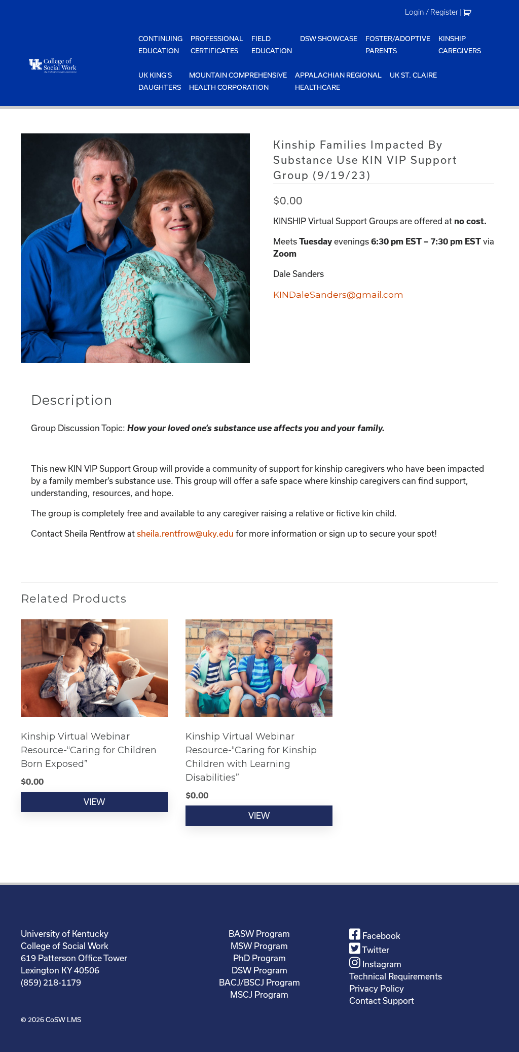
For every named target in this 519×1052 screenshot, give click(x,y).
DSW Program (259, 970)
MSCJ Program (259, 994)
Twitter (374, 950)
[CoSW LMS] (77, 65)
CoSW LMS (63, 1020)
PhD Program (259, 958)
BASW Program (259, 933)
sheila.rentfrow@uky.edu (185, 533)
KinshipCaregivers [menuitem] (459, 45)
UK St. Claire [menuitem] (413, 75)
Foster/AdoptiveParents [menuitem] (397, 45)
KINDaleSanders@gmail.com (338, 294)
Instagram (380, 964)
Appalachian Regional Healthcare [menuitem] (338, 81)
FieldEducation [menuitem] (271, 45)
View (94, 801)
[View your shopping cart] (468, 12)
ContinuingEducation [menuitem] (160, 45)
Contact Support (381, 1000)
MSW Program (259, 946)
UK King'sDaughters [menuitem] (159, 81)
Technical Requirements (395, 976)
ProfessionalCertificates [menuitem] (217, 45)
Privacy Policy (376, 988)
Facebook (380, 935)
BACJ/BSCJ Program (259, 982)
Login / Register (431, 12)
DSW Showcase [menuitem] (328, 39)
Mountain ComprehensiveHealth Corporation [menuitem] (238, 81)
